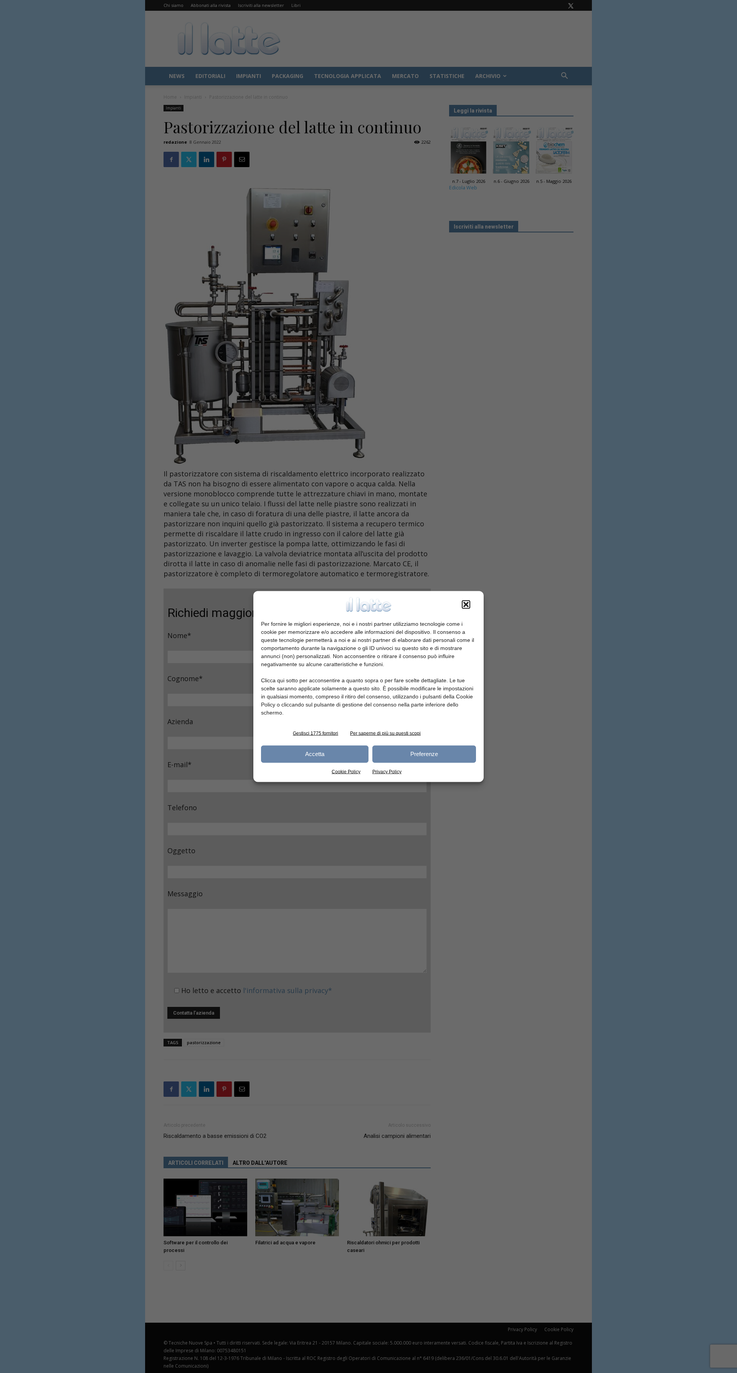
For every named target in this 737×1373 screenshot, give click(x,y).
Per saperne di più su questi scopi (385, 733)
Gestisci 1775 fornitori (315, 733)
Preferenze (424, 754)
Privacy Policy (387, 771)
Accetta (314, 754)
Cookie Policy (346, 771)
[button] (466, 604)
